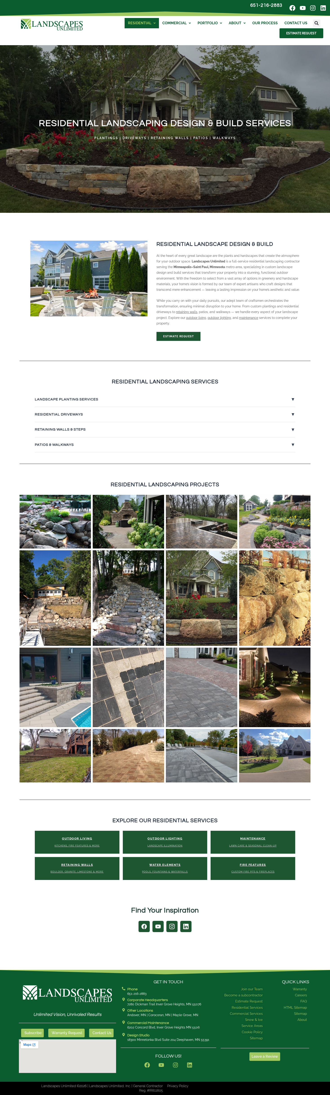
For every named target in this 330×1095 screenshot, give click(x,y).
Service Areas (252, 1026)
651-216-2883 (266, 5)
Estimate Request (178, 336)
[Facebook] (144, 926)
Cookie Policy (252, 1032)
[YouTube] (158, 926)
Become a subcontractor (243, 995)
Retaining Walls (77, 868)
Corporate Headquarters (147, 1000)
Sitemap (256, 1038)
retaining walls (186, 312)
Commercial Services (246, 1014)
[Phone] (123, 988)
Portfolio (208, 23)
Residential (139, 23)
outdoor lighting (219, 318)
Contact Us (295, 23)
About (235, 23)
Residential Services (247, 1008)
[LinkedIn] (185, 926)
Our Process (265, 23)
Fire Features (253, 868)
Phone (132, 989)
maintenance (248, 318)
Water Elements (165, 868)
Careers (301, 995)
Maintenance (253, 842)
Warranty (300, 989)
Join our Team (252, 989)
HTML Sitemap (295, 1008)
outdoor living (196, 318)
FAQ (303, 1001)
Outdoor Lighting (165, 842)
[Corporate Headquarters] (123, 999)
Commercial (174, 23)
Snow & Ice (254, 1020)
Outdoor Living (77, 842)
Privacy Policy (177, 1086)
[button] (316, 23)
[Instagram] (172, 926)
